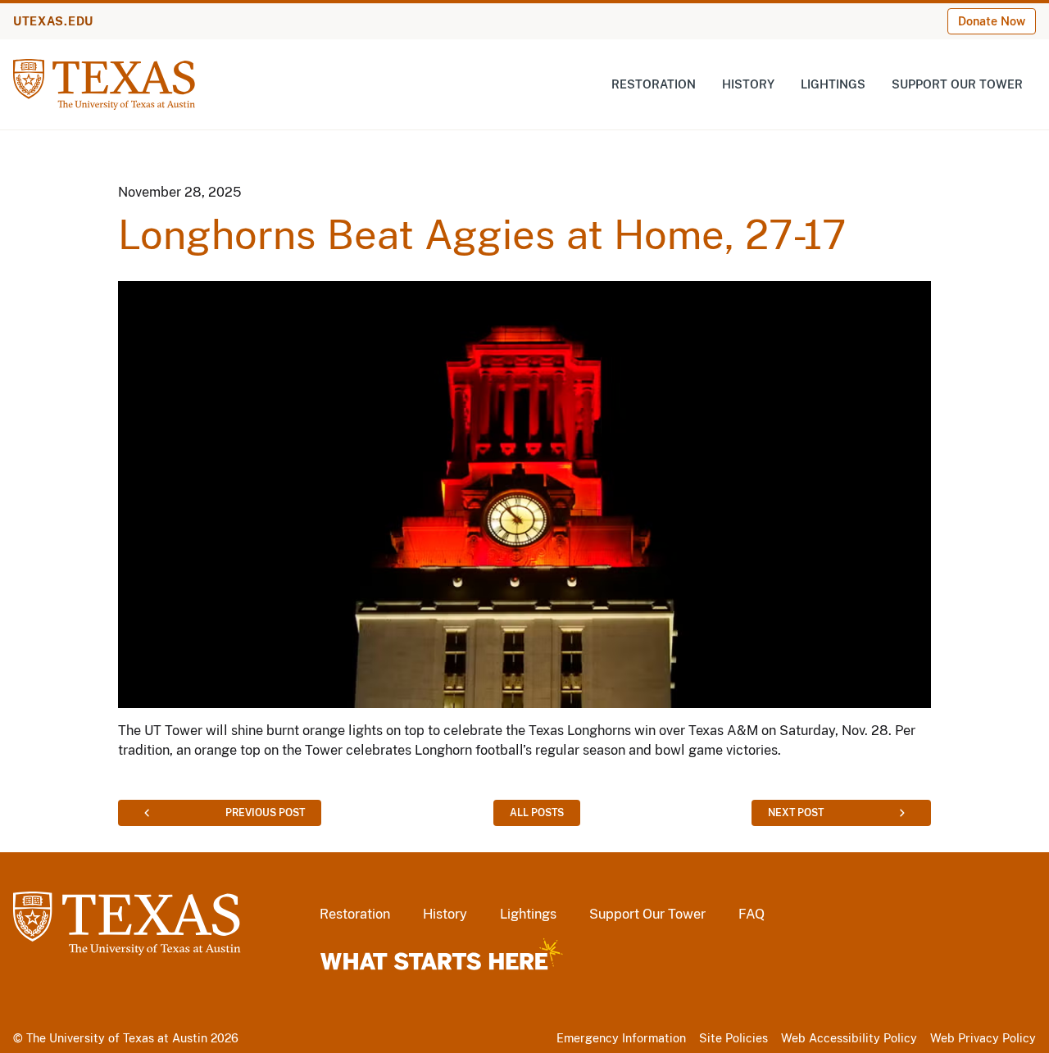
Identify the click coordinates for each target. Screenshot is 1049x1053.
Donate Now (991, 21)
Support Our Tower (957, 84)
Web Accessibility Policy (849, 1038)
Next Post (796, 813)
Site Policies (733, 1038)
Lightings (833, 84)
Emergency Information (621, 1038)
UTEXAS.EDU (53, 21)
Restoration (653, 84)
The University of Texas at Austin (116, 1038)
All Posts (537, 813)
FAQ (751, 914)
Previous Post (265, 813)
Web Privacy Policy (983, 1038)
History (748, 84)
